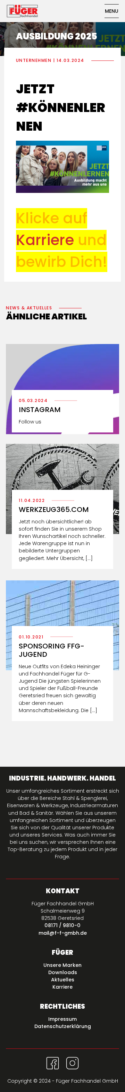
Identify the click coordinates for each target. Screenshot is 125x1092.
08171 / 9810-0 (62, 925)
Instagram (40, 409)
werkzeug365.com (54, 509)
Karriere (62, 986)
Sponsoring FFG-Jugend (51, 650)
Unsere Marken (62, 965)
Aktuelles (62, 979)
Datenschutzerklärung (62, 1026)
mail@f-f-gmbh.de (63, 933)
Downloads (62, 972)
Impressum (62, 1019)
